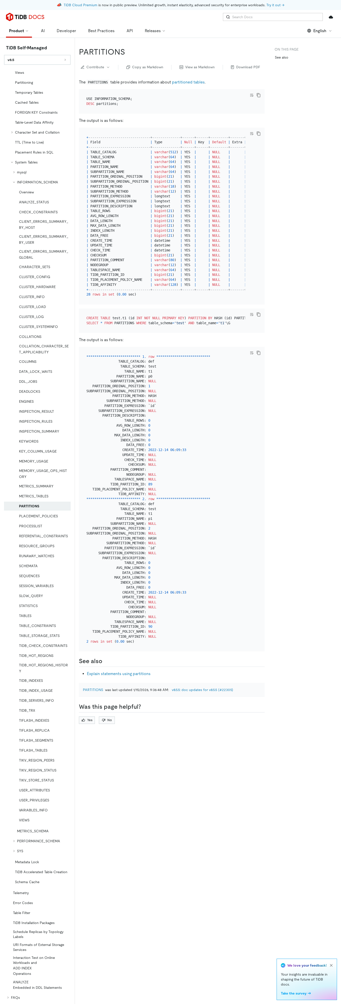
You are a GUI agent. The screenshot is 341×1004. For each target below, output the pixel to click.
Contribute (95, 67)
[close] (331, 965)
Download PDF (248, 67)
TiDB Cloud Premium (80, 5)
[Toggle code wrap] (251, 95)
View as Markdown (200, 67)
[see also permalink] (106, 661)
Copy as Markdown (147, 67)
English (319, 30)
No (109, 720)
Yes (89, 720)
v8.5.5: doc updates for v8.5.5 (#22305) (202, 690)
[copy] (258, 95)
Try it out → (275, 5)
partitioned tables (188, 82)
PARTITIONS (93, 690)
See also (281, 57)
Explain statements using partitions (119, 673)
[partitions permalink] (129, 52)
